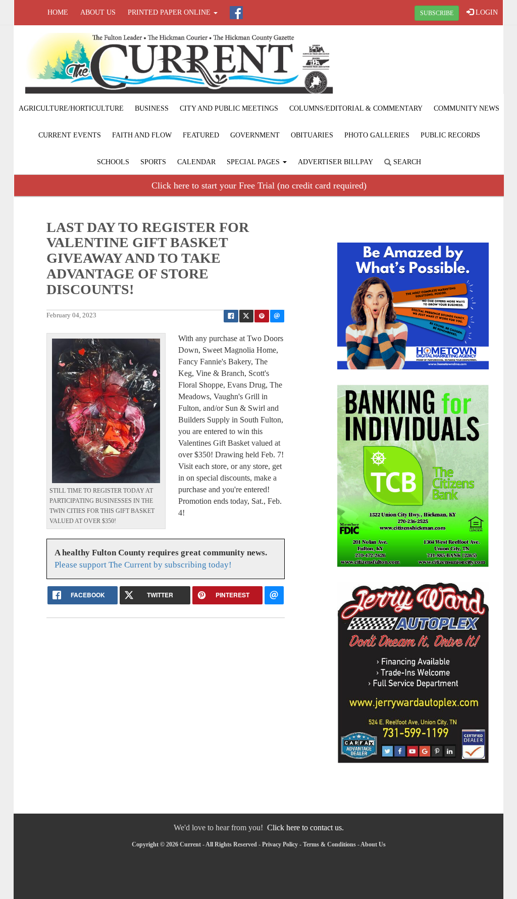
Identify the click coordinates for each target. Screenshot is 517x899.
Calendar (196, 162)
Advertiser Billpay (335, 162)
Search (406, 162)
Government (255, 135)
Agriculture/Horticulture (71, 108)
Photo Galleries (376, 135)
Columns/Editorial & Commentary (356, 108)
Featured (201, 135)
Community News (466, 108)
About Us (98, 12)
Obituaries (312, 135)
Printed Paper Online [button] (170, 12)
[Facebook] (236, 12)
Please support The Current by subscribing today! (143, 565)
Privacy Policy (280, 844)
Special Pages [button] (254, 162)
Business (152, 108)
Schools (113, 162)
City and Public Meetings (229, 108)
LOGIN (486, 12)
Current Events (69, 135)
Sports (153, 162)
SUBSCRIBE (436, 13)
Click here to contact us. (305, 827)
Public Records (450, 135)
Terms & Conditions (329, 844)
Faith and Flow (142, 135)
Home (57, 12)
